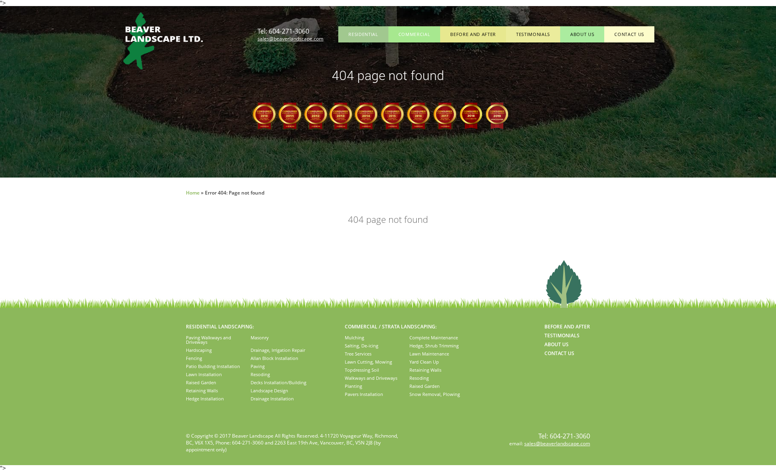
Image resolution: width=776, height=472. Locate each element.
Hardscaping (199, 350)
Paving (258, 366)
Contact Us (629, 34)
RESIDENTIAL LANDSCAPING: (220, 326)
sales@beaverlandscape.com (290, 38)
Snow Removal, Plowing (434, 394)
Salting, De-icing (361, 346)
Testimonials (533, 34)
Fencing (194, 358)
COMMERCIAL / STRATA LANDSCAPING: (390, 326)
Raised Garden (201, 382)
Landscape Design (269, 390)
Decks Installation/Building (278, 382)
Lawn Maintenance (429, 354)
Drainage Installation (272, 399)
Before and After (473, 34)
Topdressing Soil (362, 370)
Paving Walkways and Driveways (208, 339)
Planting (353, 386)
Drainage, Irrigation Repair (278, 350)
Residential (363, 34)
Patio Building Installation (213, 366)
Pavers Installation (364, 394)
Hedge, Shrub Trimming (434, 346)
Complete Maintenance (433, 337)
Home (193, 192)
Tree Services (358, 354)
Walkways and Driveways (371, 378)
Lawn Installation (204, 374)
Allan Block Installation (274, 358)
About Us (582, 34)
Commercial (414, 34)
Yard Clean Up (424, 362)
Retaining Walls (202, 390)
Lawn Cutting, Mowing (368, 362)
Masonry (260, 337)
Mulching (354, 337)
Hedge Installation (205, 399)
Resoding (260, 374)
